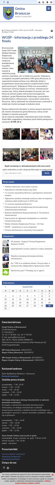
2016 (20, 30)
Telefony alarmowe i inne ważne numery (21, 187)
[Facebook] (4, 2)
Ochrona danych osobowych (13, 454)
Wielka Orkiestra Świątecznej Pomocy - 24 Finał (24, 224)
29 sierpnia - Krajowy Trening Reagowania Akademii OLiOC (28, 242)
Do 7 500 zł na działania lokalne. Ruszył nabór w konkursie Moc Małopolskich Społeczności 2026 (30, 264)
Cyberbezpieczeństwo (11, 459)
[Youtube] (8, 2)
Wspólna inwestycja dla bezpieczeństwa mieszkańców (27, 257)
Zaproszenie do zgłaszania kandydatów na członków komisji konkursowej (26, 219)
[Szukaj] (43, 2)
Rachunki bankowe (10, 376)
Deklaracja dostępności (11, 457)
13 (27, 299)
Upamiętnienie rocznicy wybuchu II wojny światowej (31, 249)
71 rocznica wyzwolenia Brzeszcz (18, 204)
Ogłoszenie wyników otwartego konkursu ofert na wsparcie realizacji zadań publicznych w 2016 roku (28, 199)
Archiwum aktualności (11, 30)
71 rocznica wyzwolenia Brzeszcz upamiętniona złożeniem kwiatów (28, 194)
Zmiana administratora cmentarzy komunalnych (24, 230)
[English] (51, 2)
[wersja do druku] (52, 30)
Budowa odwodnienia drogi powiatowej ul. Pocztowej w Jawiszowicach (27, 214)
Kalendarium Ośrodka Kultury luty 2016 (21, 190)
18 (13, 303)
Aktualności (8, 236)
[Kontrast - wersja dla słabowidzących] (47, 2)
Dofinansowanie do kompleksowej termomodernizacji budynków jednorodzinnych (26, 208)
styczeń (25, 30)
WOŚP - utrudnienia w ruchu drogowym (21, 227)
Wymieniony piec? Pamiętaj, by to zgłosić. (28, 271)
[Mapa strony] (39, 2)
